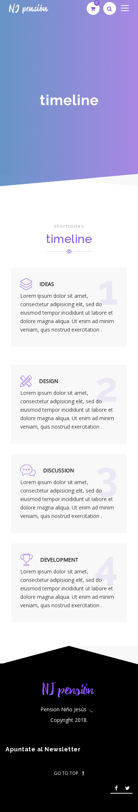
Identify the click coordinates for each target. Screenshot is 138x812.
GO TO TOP (66, 773)
